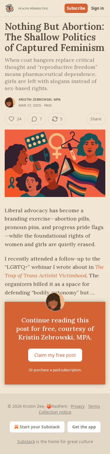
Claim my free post (55, 355)
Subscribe (76, 8)
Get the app (84, 427)
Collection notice (55, 412)
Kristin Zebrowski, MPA (40, 99)
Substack (26, 441)
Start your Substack (40, 427)
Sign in (97, 8)
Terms (94, 406)
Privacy (77, 406)
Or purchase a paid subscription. (55, 369)
